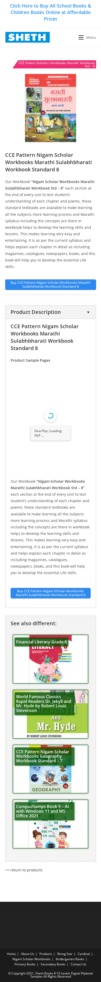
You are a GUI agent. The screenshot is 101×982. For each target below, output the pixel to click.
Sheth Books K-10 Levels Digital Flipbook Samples (61, 975)
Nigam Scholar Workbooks (31, 959)
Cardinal (84, 954)
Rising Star (65, 954)
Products (45, 954)
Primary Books (25, 964)
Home (11, 954)
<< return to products (23, 869)
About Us (27, 954)
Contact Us (78, 964)
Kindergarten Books (70, 959)
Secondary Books (53, 964)
